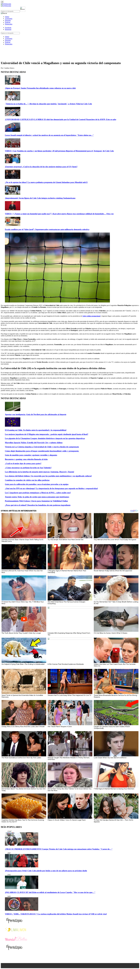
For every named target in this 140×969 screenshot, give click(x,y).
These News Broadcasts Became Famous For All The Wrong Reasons (115, 696)
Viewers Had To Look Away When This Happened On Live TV (69, 695)
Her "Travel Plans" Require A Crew (60, 726)
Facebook (8, 27)
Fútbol (7, 17)
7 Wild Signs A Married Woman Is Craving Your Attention (114, 789)
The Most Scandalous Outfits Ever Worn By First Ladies (21, 758)
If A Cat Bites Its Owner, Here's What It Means (110, 633)
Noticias (7, 22)
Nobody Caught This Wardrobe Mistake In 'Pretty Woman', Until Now (69, 758)
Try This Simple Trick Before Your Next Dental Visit (65, 540)
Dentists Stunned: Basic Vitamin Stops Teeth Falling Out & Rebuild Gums (22, 540)
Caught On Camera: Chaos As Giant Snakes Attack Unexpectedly (112, 727)
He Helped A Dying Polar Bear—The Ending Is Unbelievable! (23, 664)
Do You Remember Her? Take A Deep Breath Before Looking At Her (116, 602)
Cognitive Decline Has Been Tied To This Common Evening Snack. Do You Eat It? (23, 821)
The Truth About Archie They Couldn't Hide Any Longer (21, 633)
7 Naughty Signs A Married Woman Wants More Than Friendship (67, 571)
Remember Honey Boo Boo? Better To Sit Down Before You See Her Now (69, 789)
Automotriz (8, 18)
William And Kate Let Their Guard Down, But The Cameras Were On (114, 665)
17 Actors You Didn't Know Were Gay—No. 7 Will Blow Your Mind (23, 602)
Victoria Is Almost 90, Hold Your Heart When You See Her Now (22, 571)
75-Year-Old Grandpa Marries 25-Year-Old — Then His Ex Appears (113, 821)
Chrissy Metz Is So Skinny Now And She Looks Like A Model (23, 726)
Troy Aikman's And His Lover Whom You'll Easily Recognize (115, 540)
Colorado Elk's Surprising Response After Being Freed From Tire (69, 634)
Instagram (8, 29)
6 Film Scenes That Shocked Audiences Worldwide (66, 664)
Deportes (8, 20)
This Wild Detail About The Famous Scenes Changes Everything (66, 602)
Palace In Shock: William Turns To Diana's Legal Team (67, 820)
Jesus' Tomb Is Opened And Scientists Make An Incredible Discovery (22, 696)
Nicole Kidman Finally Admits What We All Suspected (113, 571)
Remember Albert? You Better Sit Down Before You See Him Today (24, 789)
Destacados (8, 24)
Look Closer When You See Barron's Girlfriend (110, 758)
